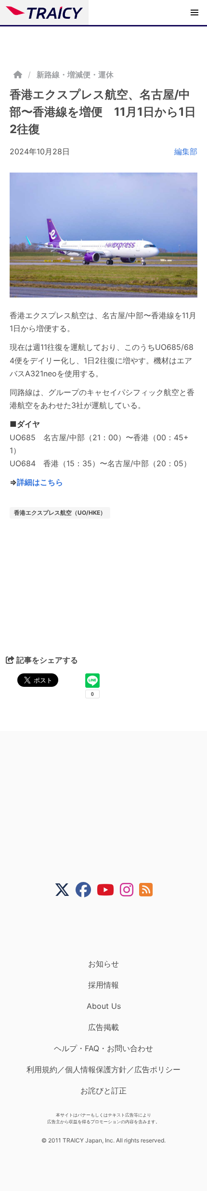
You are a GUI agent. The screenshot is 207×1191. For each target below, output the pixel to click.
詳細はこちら (40, 482)
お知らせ (103, 963)
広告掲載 (103, 1027)
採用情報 (103, 985)
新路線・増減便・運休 (75, 74)
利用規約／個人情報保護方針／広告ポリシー (103, 1069)
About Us (104, 1006)
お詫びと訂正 (103, 1090)
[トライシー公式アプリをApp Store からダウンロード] (109, 928)
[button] (194, 12)
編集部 (185, 151)
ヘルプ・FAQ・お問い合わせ (103, 1048)
